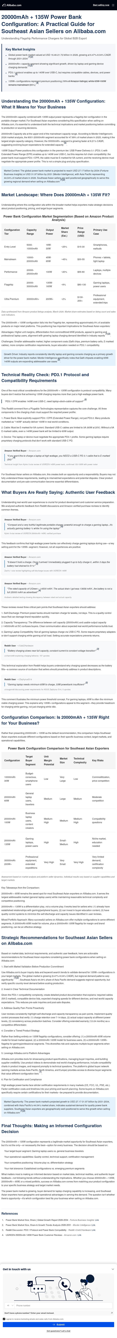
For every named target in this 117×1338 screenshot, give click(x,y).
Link (97, 1219)
